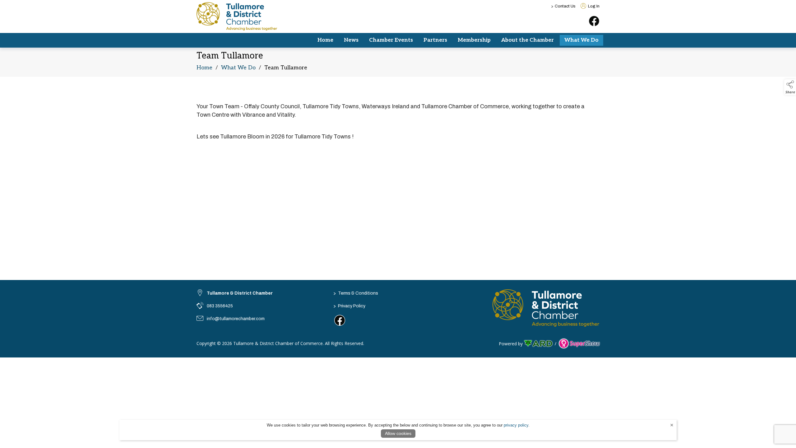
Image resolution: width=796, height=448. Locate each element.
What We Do (581, 40)
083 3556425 (220, 306)
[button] (790, 87)
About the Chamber (527, 40)
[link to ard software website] (538, 344)
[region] (398, 119)
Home (325, 40)
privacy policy (516, 425)
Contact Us (565, 6)
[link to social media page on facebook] (339, 320)
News (351, 40)
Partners (435, 40)
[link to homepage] (237, 16)
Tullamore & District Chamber (240, 293)
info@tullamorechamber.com (236, 318)
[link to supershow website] (579, 344)
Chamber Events (391, 40)
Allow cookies (398, 433)
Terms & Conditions (356, 293)
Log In (593, 6)
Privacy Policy (349, 306)
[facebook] (594, 21)
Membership (474, 40)
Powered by (511, 344)
